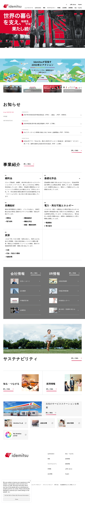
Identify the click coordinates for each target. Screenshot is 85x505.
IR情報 (5, 116)
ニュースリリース (29, 7)
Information (8, 120)
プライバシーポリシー (48, 484)
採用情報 (67, 458)
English (80, 4)
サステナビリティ (52, 463)
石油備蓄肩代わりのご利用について (68, 484)
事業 (49, 458)
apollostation (51, 453)
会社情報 (50, 474)
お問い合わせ (73, 4)
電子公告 (56, 484)
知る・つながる (69, 453)
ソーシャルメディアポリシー (34, 484)
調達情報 (67, 463)
